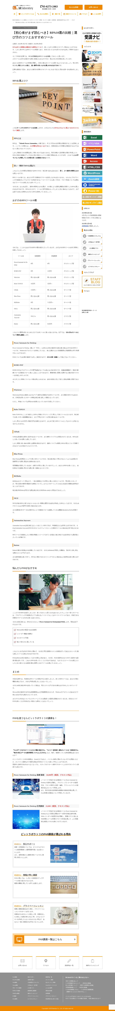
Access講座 (15, 985)
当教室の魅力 (31, 979)
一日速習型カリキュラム (94, 236)
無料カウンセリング (94, 254)
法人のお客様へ (44, 14)
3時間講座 (85, 226)
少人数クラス (31, 988)
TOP (41, 20)
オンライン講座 (49, 979)
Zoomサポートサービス (51, 985)
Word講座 (15, 982)
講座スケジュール (71, 14)
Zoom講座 (15, 999)
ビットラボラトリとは (27, 14)
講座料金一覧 (49, 977)
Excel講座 (15, 977)
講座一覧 (57, 14)
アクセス (84, 14)
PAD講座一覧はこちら (50, 939)
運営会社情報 (49, 990)
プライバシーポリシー (51, 996)
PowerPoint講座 (16, 979)
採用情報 (48, 993)
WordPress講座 (16, 993)
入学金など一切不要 (94, 242)
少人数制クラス (93, 248)
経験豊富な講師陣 (32, 990)
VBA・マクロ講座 (17, 988)
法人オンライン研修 (50, 982)
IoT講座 (14, 996)
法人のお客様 (73, 7)
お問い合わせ (93, 7)
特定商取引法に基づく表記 (52, 999)
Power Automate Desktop (30, 27)
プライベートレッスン (94, 260)
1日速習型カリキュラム (33, 982)
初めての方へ (31, 977)
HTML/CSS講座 (16, 990)
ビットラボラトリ (18, 27)
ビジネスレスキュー (94, 266)
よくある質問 (97, 14)
